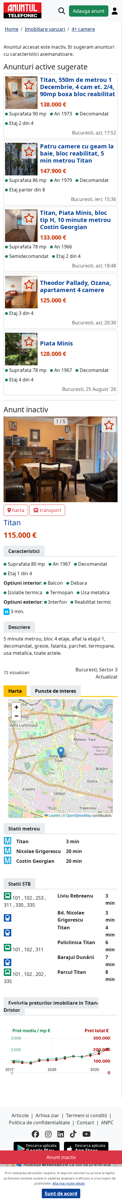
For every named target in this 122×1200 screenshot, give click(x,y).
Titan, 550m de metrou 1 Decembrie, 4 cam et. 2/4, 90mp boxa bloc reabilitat (77, 87)
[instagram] (48, 1133)
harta (18, 510)
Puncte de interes (55, 691)
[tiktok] (73, 1133)
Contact (85, 1122)
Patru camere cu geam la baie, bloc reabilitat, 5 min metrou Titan (77, 153)
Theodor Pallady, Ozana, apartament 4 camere (75, 286)
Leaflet (54, 815)
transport (50, 510)
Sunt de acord (61, 1193)
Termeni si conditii (86, 1115)
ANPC (107, 1122)
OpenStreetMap (79, 815)
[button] (61, 752)
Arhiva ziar (47, 1115)
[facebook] (35, 1133)
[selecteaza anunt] (29, 85)
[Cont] (114, 11)
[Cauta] (61, 10)
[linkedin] (60, 1133)
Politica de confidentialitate (39, 1122)
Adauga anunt (89, 11)
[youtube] (86, 1133)
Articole (20, 1115)
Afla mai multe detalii (68, 1183)
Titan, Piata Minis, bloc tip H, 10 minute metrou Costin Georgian (75, 220)
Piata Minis (56, 343)
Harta (15, 691)
